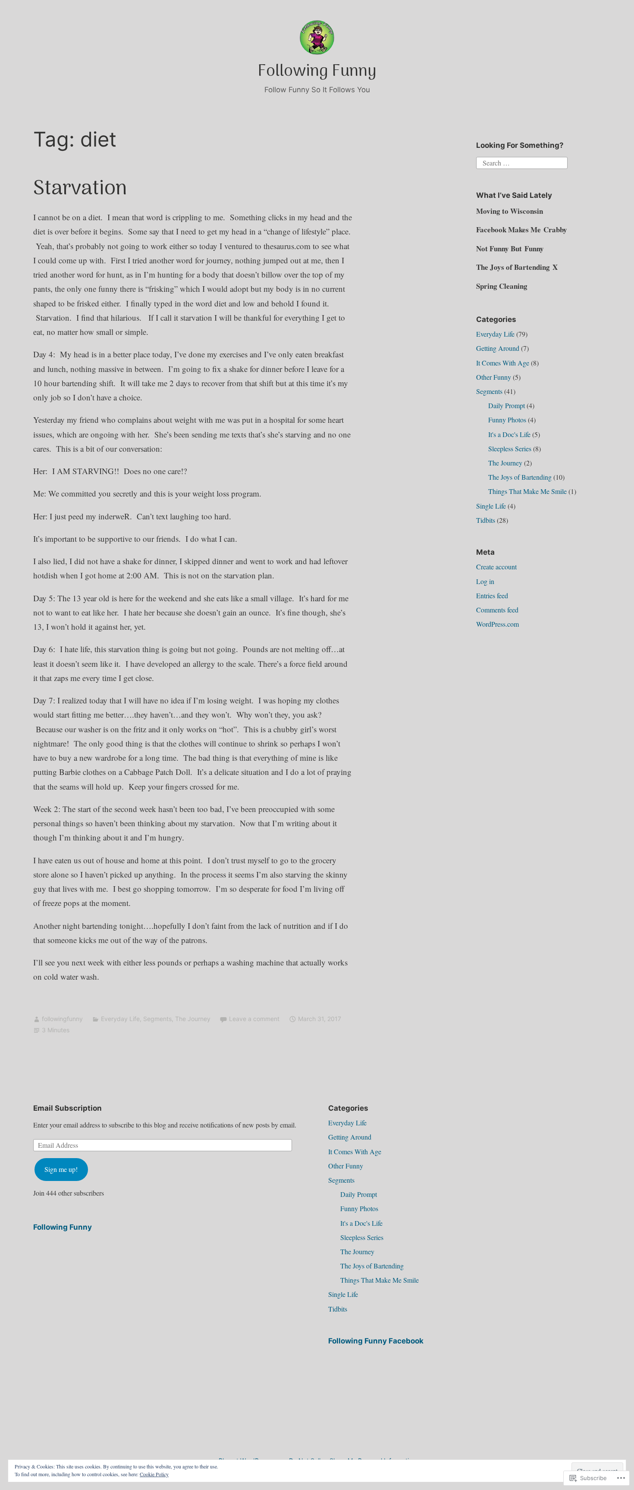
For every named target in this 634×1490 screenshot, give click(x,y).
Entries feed (492, 595)
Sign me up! (61, 1169)
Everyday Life (120, 1018)
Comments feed (497, 609)
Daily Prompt (506, 405)
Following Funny (317, 71)
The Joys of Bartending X (517, 267)
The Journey (192, 1018)
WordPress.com (497, 623)
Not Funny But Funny (510, 248)
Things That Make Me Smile (527, 491)
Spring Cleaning (501, 286)
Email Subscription (67, 1108)
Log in (485, 581)
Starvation (80, 189)
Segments (157, 1018)
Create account (496, 566)
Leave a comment (254, 1018)
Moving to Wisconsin (509, 211)
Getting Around (497, 348)
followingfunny (62, 1018)
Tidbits (485, 520)
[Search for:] (522, 161)
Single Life (491, 505)
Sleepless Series (509, 448)
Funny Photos (507, 419)
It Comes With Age (502, 362)
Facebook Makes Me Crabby (521, 229)
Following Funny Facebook (376, 1341)
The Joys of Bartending (520, 476)
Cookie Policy (154, 1474)
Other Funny (493, 376)
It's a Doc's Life (509, 434)
